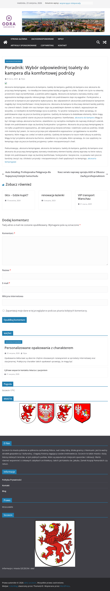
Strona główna (19, 39)
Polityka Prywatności (11, 479)
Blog (4, 491)
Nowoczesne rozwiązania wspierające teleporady (71, 4)
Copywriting (47, 45)
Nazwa (6, 270)
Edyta (23, 79)
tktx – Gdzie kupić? (16, 195)
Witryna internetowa (12, 296)
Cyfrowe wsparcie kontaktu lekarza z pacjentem (25, 370)
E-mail (6, 283)
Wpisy (61, 39)
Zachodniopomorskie (42, 39)
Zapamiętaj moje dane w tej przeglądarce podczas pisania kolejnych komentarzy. (46, 310)
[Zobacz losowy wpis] (104, 42)
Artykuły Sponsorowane (23, 45)
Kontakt (62, 45)
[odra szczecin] (5, 42)
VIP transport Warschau (86, 196)
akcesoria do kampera (85, 117)
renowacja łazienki (52, 195)
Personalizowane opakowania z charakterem (39, 347)
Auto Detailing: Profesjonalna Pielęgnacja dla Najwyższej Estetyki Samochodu (28, 174)
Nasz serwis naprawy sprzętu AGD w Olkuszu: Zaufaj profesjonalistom (81, 174)
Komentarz (8, 233)
